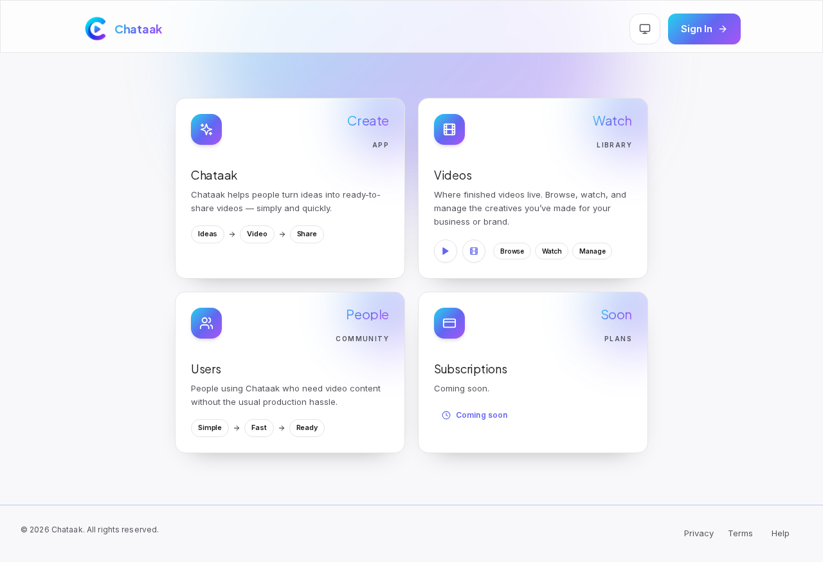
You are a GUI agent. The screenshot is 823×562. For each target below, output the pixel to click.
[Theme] (644, 29)
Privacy (699, 533)
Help (781, 533)
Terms (740, 533)
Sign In (696, 29)
